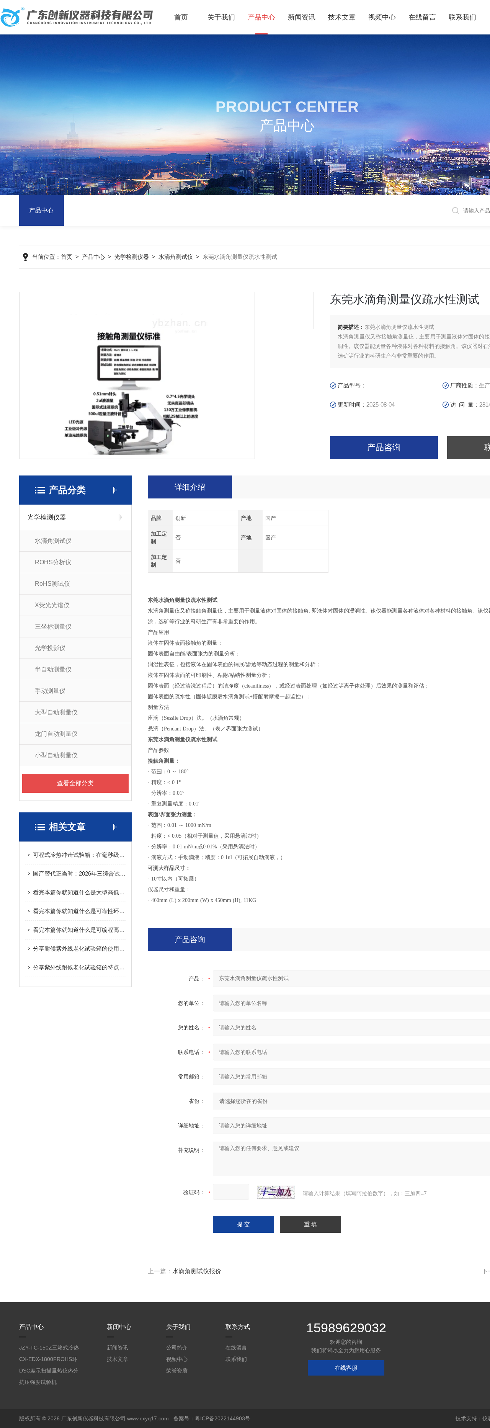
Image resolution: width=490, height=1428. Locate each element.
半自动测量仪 (53, 669)
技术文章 (342, 17)
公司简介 (177, 1348)
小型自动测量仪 (56, 755)
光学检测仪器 (131, 256)
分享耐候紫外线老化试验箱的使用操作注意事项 (79, 948)
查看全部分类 (75, 783)
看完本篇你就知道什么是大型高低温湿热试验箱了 (79, 892)
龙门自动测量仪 (56, 733)
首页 (181, 17)
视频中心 (382, 17)
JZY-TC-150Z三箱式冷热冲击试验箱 (49, 1349)
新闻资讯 (301, 17)
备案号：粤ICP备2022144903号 (211, 1418)
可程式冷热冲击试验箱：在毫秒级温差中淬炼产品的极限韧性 (79, 854)
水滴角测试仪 (175, 256)
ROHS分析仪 (53, 562)
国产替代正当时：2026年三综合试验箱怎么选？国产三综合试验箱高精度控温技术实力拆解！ (79, 873)
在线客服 (346, 1367)
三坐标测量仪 (53, 626)
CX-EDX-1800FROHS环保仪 (48, 1360)
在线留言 (422, 17)
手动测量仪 (50, 691)
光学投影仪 (50, 648)
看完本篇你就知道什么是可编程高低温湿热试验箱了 (79, 929)
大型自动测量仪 (56, 712)
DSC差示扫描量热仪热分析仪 (48, 1372)
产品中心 (261, 17)
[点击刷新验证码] (276, 1192)
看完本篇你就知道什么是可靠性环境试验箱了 (79, 911)
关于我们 (221, 17)
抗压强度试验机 (38, 1382)
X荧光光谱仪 (52, 605)
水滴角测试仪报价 (196, 1271)
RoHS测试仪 (52, 583)
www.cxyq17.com (148, 1418)
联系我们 (462, 17)
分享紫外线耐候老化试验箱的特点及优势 (79, 967)
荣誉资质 (177, 1371)
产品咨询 (384, 447)
